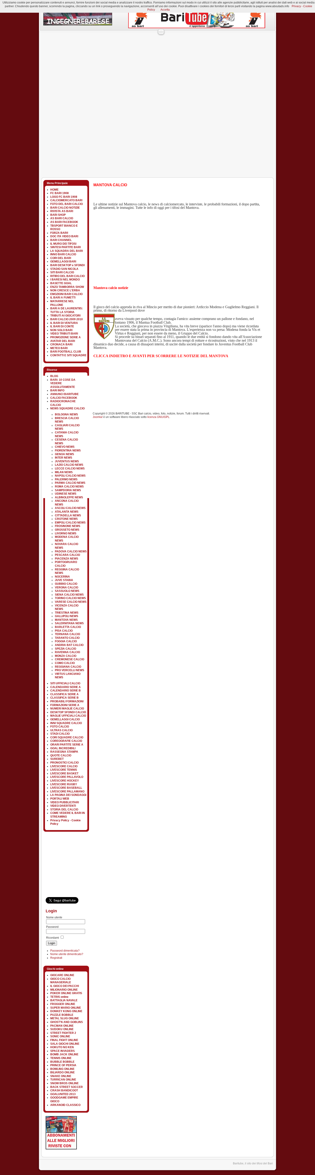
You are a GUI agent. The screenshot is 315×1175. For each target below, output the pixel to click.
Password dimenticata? (65, 950)
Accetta (165, 9)
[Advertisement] (123, 45)
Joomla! (98, 417)
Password (52, 926)
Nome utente (54, 917)
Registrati (56, 957)
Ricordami (52, 937)
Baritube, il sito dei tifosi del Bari (253, 1163)
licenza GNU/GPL (158, 417)
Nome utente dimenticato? (66, 954)
